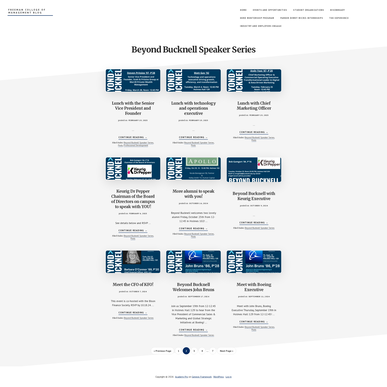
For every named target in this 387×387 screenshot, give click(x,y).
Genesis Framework (202, 376)
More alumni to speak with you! (193, 194)
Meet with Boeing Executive (254, 287)
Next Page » (226, 350)
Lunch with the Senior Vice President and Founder (133, 108)
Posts (120, 145)
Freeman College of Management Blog (27, 11)
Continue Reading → (133, 138)
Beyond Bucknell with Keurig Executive (254, 196)
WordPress (218, 376)
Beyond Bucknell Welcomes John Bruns (193, 287)
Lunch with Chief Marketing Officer (254, 106)
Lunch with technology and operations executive (193, 108)
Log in (229, 376)
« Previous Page (162, 350)
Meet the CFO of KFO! (133, 284)
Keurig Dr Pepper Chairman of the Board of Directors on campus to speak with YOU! (133, 199)
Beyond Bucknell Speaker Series (138, 142)
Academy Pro (181, 376)
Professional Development (136, 145)
